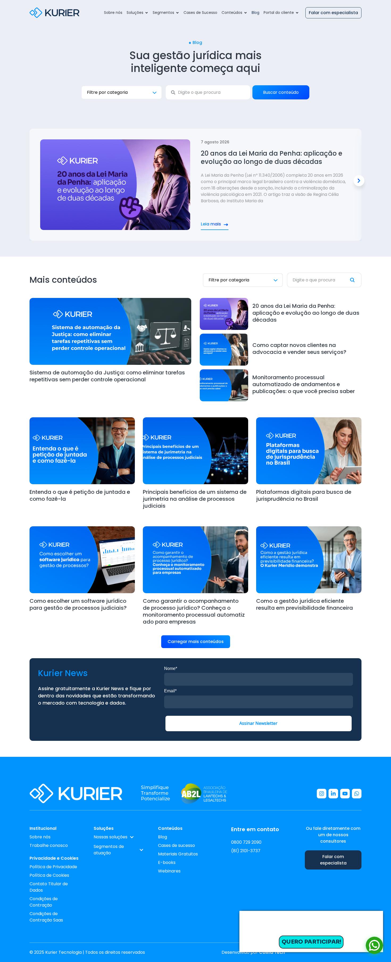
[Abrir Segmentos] (177, 13)
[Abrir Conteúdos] (245, 13)
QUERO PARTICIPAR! (311, 941)
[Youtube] (345, 793)
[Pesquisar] (355, 280)
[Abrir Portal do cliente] (297, 13)
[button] (358, 180)
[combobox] (208, 92)
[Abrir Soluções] (146, 13)
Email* (170, 691)
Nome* (170, 668)
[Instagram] (321, 793)
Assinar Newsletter (258, 723)
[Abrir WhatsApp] (374, 945)
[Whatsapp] (356, 793)
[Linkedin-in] (333, 793)
